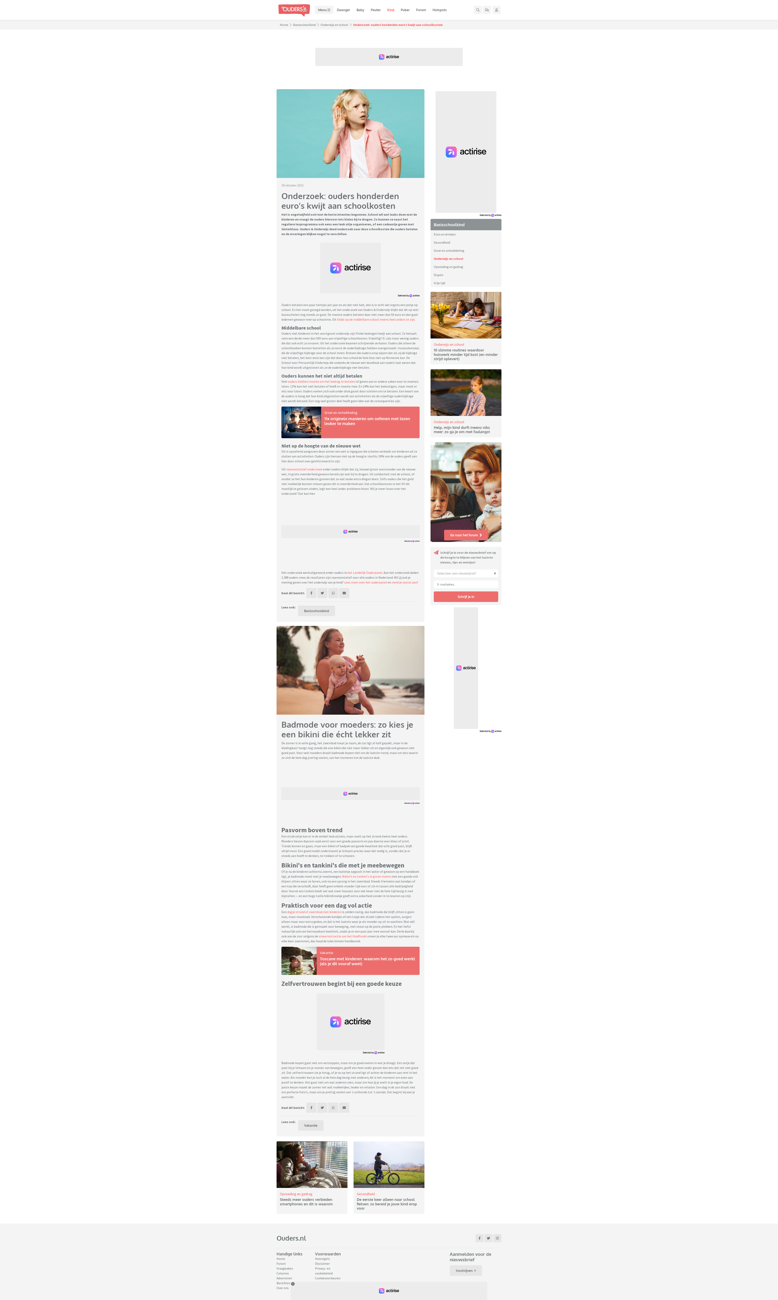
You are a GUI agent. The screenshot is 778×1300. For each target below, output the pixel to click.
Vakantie (326, 952)
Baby (360, 10)
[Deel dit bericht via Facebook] (311, 593)
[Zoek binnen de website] (478, 10)
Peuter (376, 10)
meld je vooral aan (404, 582)
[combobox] (466, 573)
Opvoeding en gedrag (296, 1194)
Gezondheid (366, 1194)
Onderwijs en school (334, 25)
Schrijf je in (466, 597)
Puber (405, 10)
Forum (421, 10)
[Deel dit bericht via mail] (344, 593)
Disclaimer (322, 1263)
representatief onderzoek (304, 469)
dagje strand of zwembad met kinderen (314, 912)
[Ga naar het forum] (487, 10)
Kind (390, 10)
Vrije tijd (439, 283)
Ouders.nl (291, 1238)
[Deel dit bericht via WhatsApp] (333, 593)
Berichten (283, 1283)
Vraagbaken (285, 1268)
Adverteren (284, 1278)
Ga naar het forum (464, 535)
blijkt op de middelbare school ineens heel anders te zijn (376, 319)
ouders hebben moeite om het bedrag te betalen (321, 381)
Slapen (438, 275)
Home (284, 25)
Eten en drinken (445, 234)
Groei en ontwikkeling (340, 412)
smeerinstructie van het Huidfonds (342, 936)
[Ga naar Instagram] (497, 1238)
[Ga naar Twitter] (488, 1238)
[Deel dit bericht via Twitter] (322, 593)
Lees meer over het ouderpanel (365, 582)
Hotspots (440, 10)
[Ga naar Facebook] (480, 1238)
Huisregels (322, 1259)
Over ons (283, 1288)
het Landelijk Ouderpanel (364, 573)
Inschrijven (464, 1271)
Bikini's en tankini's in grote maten (366, 876)
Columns (283, 1273)
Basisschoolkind (304, 25)
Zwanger (343, 10)
